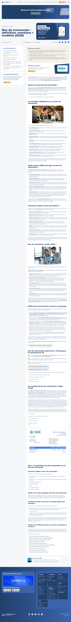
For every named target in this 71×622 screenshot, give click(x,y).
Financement (51, 592)
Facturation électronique (43, 579)
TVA (39, 577)
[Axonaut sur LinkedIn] (42, 614)
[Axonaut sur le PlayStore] (7, 590)
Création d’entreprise (52, 593)
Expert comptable (51, 576)
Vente (46, 2)
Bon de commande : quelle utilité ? (9, 59)
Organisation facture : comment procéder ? (37, 548)
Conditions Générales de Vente (64, 613)
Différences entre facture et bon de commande (12, 61)
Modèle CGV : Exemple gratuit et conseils (36, 541)
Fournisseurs (61, 576)
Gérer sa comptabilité (52, 580)
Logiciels (50, 579)
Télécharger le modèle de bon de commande (38, 366)
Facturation (19, 2)
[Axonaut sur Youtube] (29, 614)
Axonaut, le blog (5, 26)
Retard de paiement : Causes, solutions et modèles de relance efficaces (42, 544)
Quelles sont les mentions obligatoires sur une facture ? (39, 536)
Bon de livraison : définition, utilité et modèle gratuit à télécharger (41, 537)
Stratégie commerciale (62, 586)
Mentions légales (66, 615)
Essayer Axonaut (62, 2)
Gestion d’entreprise (37, 2)
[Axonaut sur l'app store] (15, 590)
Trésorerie (50, 577)
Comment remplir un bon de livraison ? (10, 57)
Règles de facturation (42, 580)
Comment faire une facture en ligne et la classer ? (38, 550)
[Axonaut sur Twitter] (35, 614)
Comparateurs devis (42, 593)
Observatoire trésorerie (42, 602)
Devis (24, 2)
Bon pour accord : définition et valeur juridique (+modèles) (39, 539)
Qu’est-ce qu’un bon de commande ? (10, 50)
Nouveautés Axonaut (42, 605)
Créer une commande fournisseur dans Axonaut (38, 543)
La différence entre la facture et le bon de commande (40, 345)
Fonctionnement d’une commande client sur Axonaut (38, 551)
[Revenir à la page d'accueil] (13, 615)
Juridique (50, 596)
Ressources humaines (52, 597)
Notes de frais (61, 577)
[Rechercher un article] (68, 2)
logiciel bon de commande (45, 79)
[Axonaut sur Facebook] (32, 614)
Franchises (50, 590)
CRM (59, 585)
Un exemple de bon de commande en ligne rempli (12, 65)
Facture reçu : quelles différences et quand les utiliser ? (39, 546)
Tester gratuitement (36, 13)
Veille (56, 2)
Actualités (40, 604)
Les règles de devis (42, 589)
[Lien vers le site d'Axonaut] (24, 580)
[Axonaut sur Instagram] (39, 614)
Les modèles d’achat (62, 579)
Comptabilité (29, 2)
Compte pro (51, 2)
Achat (43, 2)
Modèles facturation (42, 576)
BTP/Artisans (41, 592)
